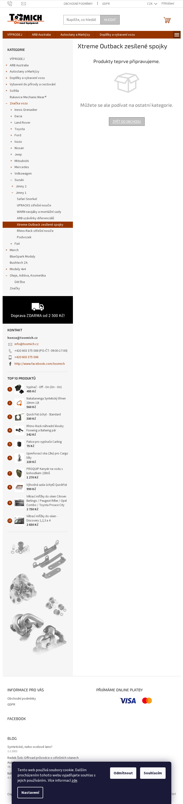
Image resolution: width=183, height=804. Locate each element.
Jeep (18, 154)
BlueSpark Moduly (22, 256)
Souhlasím (153, 773)
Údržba (20, 282)
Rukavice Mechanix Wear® (28, 97)
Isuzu (18, 141)
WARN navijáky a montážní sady (39, 212)
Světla (14, 90)
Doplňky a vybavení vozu (27, 78)
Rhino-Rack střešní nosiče (35, 231)
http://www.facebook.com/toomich (40, 363)
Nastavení (30, 792)
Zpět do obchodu (127, 121)
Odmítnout (123, 773)
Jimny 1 (21, 192)
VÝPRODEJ (17, 59)
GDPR (106, 4)
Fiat (17, 243)
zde (74, 780)
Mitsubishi (22, 161)
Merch (14, 250)
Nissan (19, 148)
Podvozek (24, 237)
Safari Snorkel (27, 199)
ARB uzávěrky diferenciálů (35, 218)
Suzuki (19, 180)
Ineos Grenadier (26, 109)
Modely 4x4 (18, 269)
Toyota (20, 129)
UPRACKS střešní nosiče (34, 205)
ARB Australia (19, 65)
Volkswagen (23, 173)
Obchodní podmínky (78, 4)
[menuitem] (15, 35)
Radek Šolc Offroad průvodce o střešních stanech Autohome (43, 760)
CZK (150, 4)
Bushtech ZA (19, 262)
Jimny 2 (21, 186)
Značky (15, 288)
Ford (18, 135)
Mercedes (22, 167)
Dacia (18, 116)
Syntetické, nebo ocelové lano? (29, 747)
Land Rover (22, 122)
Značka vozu (19, 103)
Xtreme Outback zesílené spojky (40, 224)
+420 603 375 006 (26, 357)
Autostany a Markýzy (24, 71)
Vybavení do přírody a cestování (33, 84)
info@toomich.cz (27, 344)
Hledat (110, 20)
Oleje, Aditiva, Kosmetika (28, 275)
